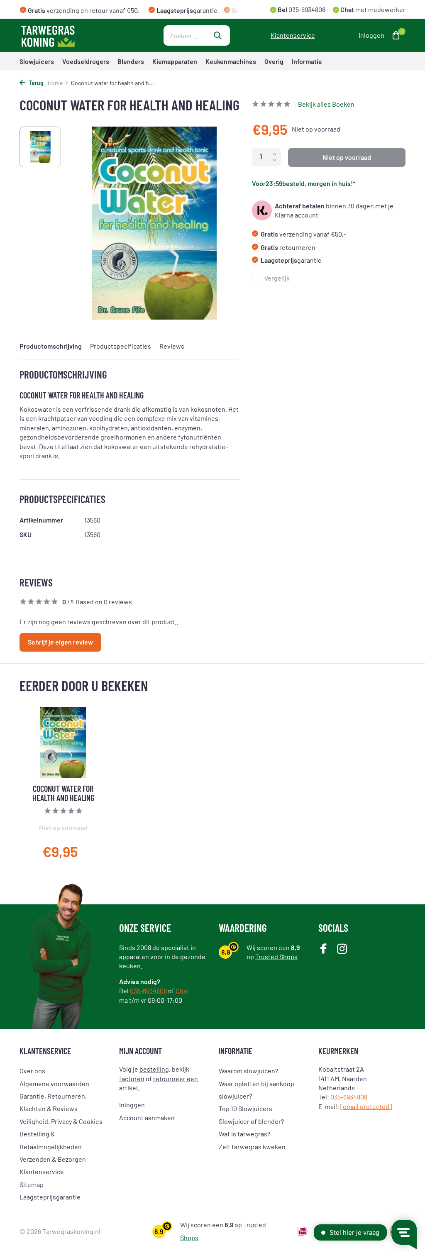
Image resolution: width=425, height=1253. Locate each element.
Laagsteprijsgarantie (50, 1197)
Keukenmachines (230, 61)
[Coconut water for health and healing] (63, 742)
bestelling (154, 1069)
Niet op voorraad (346, 157)
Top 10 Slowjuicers (245, 1108)
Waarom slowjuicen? (248, 1071)
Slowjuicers (37, 61)
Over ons (32, 1071)
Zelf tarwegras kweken (252, 1146)
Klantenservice (293, 35)
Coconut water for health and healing (63, 793)
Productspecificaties (120, 346)
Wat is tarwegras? (244, 1134)
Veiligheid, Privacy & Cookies (61, 1121)
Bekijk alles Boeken (326, 104)
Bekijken (81, 854)
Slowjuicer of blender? (251, 1121)
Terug (35, 82)
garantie (291, 260)
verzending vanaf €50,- (303, 234)
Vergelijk (277, 278)
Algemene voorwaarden (54, 1083)
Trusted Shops (276, 956)
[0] (394, 35)
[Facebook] (323, 949)
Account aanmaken (147, 1117)
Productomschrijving (51, 346)
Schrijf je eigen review (60, 642)
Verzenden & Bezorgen (53, 1159)
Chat (182, 990)
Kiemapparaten (174, 61)
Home (55, 82)
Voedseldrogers (85, 61)
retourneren (288, 247)
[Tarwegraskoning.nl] (71, 35)
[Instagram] (342, 949)
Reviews (171, 346)
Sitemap (32, 1184)
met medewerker (372, 9)
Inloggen (132, 1105)
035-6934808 (306, 9)
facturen (131, 1078)
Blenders (130, 61)
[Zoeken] (217, 35)
